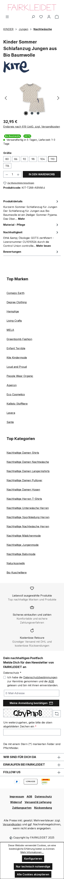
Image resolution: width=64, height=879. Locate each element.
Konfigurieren (33, 858)
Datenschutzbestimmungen (40, 677)
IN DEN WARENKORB (42, 174)
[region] (32, 97)
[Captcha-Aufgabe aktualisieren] (57, 713)
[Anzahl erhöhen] (18, 174)
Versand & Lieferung (38, 802)
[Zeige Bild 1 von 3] (26, 113)
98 (33, 159)
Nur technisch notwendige (33, 866)
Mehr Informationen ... (32, 852)
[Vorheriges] (5, 97)
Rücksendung (43, 807)
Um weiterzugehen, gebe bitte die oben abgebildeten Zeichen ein (27, 724)
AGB (51, 681)
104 (42, 159)
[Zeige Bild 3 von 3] (38, 113)
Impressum (17, 796)
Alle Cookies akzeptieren (33, 874)
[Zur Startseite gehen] (32, 7)
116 (7, 165)
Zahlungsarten (22, 807)
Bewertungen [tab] (12, 251)
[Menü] (7, 16)
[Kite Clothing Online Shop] (32, 67)
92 (24, 159)
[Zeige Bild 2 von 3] (32, 113)
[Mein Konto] (49, 16)
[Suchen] (33, 16)
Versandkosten (12, 824)
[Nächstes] (58, 97)
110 (52, 159)
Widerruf (16, 802)
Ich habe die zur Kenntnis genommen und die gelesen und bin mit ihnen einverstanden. (32, 681)
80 (7, 159)
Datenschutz (43, 796)
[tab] (31, 210)
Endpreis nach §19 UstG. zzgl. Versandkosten (31, 126)
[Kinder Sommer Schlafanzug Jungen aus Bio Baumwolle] (32, 97)
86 (15, 159)
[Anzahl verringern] (6, 174)
